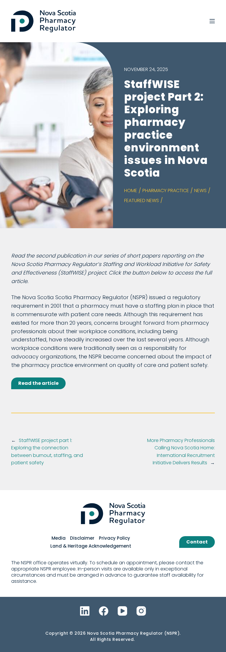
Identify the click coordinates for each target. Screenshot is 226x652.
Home (130, 190)
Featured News (141, 200)
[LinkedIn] (84, 611)
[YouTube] (122, 611)
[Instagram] (141, 611)
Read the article (38, 383)
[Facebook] (103, 611)
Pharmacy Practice (165, 190)
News (200, 190)
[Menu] (212, 21)
